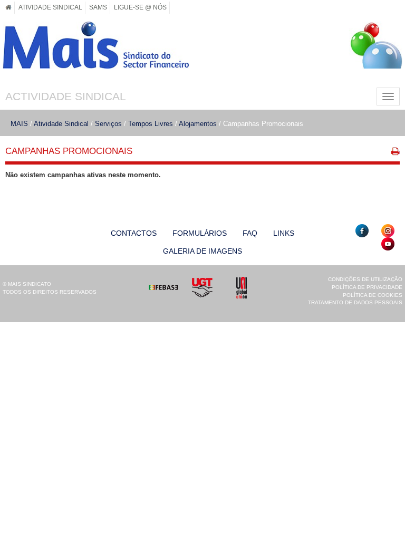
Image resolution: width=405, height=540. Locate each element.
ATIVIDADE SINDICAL (50, 7)
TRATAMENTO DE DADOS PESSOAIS (355, 302)
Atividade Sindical (61, 124)
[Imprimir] (395, 153)
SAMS (98, 7)
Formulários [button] (199, 233)
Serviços (108, 124)
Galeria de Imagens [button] (202, 251)
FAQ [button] (250, 233)
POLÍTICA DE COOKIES (372, 295)
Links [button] (283, 233)
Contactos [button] (134, 233)
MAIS (19, 124)
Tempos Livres (150, 124)
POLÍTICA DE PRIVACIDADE (367, 287)
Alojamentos (198, 124)
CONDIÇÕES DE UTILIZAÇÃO (365, 279)
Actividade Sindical (65, 96)
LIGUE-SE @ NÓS (140, 7)
